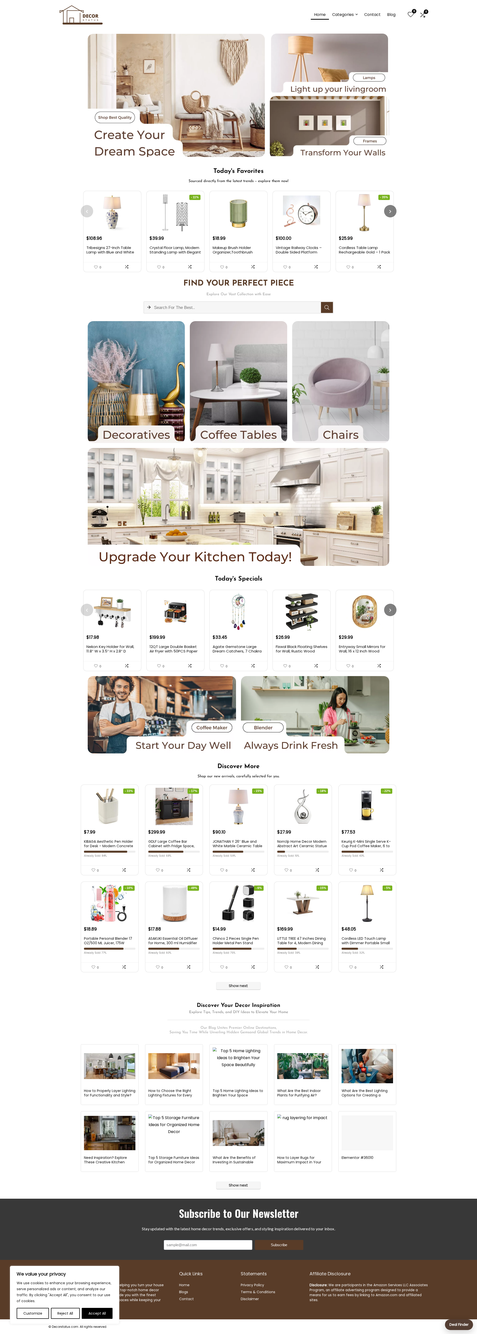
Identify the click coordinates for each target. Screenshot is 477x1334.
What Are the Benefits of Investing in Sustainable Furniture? (234, 1162)
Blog (391, 14)
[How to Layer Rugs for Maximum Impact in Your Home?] (303, 1133)
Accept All (97, 1313)
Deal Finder (459, 1324)
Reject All (65, 1313)
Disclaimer (250, 1298)
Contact (372, 14)
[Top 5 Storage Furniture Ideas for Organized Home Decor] (174, 1133)
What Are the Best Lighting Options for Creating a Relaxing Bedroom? (365, 1095)
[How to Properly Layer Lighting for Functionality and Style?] (109, 1066)
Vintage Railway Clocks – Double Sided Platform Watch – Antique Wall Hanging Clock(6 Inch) (299, 254)
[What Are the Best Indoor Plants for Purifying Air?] (303, 1066)
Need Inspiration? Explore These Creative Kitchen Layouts (105, 1162)
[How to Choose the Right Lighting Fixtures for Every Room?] (174, 1066)
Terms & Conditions (258, 1291)
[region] (64, 1295)
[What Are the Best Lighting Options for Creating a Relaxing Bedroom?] (367, 1066)
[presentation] (87, 211)
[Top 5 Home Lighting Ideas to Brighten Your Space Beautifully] (238, 1066)
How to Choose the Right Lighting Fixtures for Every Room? (170, 1095)
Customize (32, 1313)
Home (320, 14)
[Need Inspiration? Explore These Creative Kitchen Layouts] (109, 1133)
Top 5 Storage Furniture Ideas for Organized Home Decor (173, 1160)
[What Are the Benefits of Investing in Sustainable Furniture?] (238, 1133)
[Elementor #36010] (367, 1133)
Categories (343, 14)
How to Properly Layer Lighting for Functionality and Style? (109, 1093)
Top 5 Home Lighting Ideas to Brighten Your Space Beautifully (238, 1095)
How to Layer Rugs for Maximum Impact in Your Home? (299, 1162)
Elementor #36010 (357, 1157)
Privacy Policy (252, 1285)
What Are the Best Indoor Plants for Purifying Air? (299, 1093)
